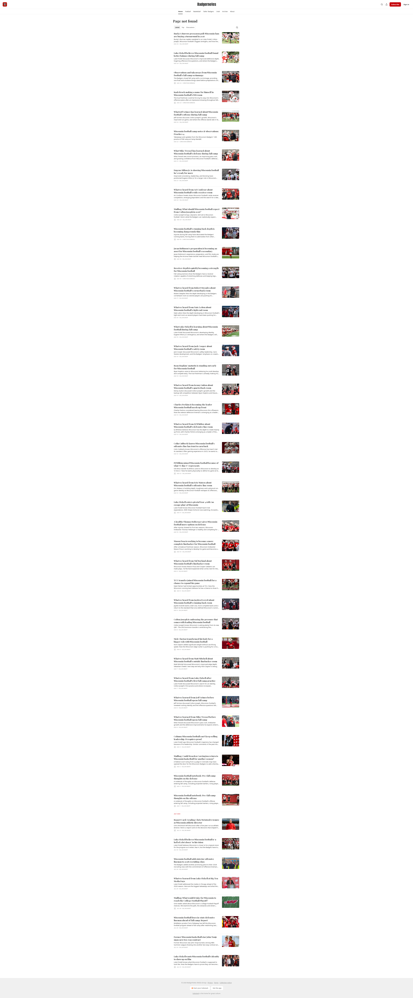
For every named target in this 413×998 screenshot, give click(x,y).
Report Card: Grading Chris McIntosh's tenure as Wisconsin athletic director (196, 821)
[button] (180, 11)
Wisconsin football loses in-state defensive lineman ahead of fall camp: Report (194, 919)
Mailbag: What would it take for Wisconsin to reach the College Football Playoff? (195, 899)
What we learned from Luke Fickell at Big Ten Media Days (196, 880)
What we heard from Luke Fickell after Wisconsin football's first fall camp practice (194, 679)
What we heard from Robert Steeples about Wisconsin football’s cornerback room (195, 289)
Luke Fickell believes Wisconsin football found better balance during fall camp (196, 54)
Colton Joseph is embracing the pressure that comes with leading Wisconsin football (196, 621)
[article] (206, 40)
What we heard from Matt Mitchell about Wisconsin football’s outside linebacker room (195, 660)
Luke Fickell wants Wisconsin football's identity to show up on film (196, 958)
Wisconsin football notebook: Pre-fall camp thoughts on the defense (195, 777)
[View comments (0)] (190, 46)
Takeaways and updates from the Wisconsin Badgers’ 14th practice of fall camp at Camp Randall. (195, 138)
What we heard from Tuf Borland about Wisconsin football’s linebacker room (193, 562)
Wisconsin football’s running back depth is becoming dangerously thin (194, 230)
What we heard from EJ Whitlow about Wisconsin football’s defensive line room (193, 425)
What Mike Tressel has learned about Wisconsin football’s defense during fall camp (196, 152)
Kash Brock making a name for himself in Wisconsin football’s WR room (194, 93)
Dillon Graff (184, 44)
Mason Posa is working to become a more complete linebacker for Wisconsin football (194, 542)
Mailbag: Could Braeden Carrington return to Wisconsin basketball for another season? (196, 757)
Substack (196, 993)
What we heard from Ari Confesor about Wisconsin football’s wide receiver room (193, 191)
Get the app (217, 988)
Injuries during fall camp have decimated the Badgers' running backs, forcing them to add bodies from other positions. (194, 235)
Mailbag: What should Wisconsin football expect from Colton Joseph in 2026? (196, 210)
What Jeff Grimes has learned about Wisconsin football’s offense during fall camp (196, 113)
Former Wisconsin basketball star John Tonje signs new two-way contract (195, 938)
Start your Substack (200, 988)
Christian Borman (189, 83)
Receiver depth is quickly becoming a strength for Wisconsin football (196, 269)
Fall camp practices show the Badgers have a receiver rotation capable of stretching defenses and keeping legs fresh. (195, 275)
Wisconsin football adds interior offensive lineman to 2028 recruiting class (194, 860)
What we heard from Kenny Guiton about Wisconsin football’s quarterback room (193, 386)
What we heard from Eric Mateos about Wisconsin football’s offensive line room (193, 484)
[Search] (382, 4)
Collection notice (226, 983)
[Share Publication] (386, 4)
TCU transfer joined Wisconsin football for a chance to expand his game (195, 581)
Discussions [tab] (190, 27)
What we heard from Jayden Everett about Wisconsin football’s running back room (194, 601)
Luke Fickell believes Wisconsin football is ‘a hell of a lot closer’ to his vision (195, 841)
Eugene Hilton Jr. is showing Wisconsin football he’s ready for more (196, 171)
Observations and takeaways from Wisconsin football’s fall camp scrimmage (195, 74)
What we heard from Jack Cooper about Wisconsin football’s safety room (193, 347)
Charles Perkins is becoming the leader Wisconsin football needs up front (193, 406)
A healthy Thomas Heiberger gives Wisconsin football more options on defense (195, 523)
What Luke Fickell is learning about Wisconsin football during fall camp (196, 328)
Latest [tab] (177, 27)
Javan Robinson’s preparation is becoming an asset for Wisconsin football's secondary (195, 250)
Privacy (210, 983)
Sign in (406, 4)
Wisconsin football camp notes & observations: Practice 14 (196, 132)
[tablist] (185, 27)
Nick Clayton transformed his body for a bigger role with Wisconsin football (193, 640)
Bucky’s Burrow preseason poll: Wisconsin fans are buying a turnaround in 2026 (196, 35)
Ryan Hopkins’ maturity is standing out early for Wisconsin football (195, 367)
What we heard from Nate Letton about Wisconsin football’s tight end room (192, 308)
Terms (216, 983)
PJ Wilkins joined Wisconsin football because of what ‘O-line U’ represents (196, 464)
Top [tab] (183, 27)
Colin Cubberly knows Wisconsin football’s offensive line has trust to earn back (194, 445)
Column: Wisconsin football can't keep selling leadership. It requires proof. (195, 738)
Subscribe (395, 4)
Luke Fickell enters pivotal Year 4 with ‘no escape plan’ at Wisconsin (194, 503)
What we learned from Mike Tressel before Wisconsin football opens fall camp (195, 718)
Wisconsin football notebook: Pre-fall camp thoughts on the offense (195, 797)
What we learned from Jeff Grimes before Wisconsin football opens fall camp (194, 699)
